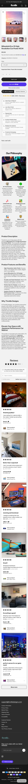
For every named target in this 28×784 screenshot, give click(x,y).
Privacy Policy (4, 707)
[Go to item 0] (3, 39)
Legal (2, 724)
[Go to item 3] (15, 39)
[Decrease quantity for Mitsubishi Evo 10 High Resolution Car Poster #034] (3, 74)
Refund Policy (4, 710)
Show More (7, 418)
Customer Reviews (6, 720)
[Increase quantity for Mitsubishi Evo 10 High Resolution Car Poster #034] (9, 74)
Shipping (3, 58)
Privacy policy (10, 779)
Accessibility (4, 716)
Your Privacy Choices (6, 728)
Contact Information (6, 705)
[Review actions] (24, 409)
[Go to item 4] (21, 39)
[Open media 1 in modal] (23, 13)
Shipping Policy (5, 712)
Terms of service (17, 779)
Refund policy (4, 779)
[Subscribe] (23, 750)
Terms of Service (5, 714)
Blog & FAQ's (4, 726)
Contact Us (4, 722)
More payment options (14, 87)
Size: (2, 61)
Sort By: (17, 379)
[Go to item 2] (9, 39)
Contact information (14, 781)
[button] (22, 364)
